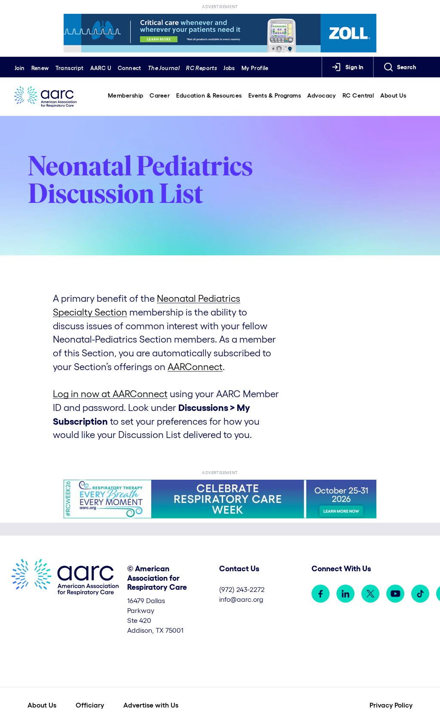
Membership (126, 95)
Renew (40, 68)
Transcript (69, 68)
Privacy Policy (391, 705)
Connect (129, 68)
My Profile (255, 68)
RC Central (358, 95)
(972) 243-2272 (242, 589)
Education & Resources (208, 95)
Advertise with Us (150, 705)
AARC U (100, 68)
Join (20, 68)
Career (160, 95)
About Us (393, 95)
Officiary (90, 705)
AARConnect (195, 367)
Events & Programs (274, 95)
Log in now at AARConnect (110, 394)
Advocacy (321, 95)
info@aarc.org (241, 599)
